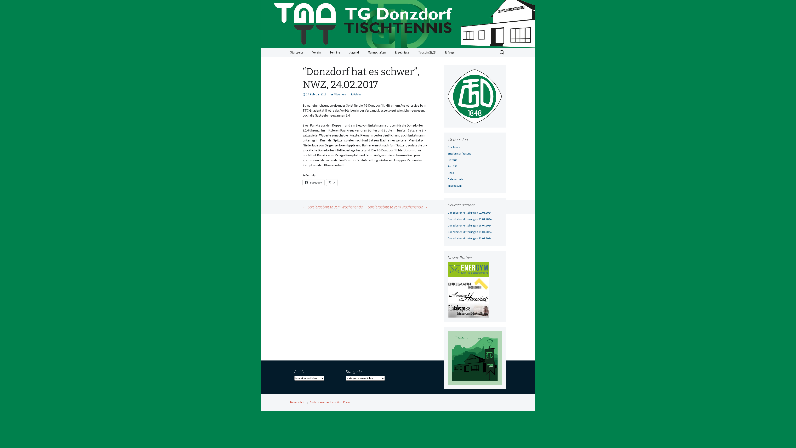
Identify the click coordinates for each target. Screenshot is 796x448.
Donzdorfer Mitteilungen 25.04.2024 (469, 219)
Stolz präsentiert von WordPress (330, 402)
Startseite (296, 52)
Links (451, 173)
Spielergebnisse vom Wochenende (333, 206)
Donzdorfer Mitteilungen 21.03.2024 (469, 238)
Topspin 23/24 (427, 52)
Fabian (357, 94)
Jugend (354, 52)
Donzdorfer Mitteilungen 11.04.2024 (469, 232)
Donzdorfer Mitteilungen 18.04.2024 (469, 225)
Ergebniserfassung (459, 153)
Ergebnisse (402, 52)
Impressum (455, 185)
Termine (335, 52)
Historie (452, 160)
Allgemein (340, 94)
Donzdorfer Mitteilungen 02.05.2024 (469, 212)
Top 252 (452, 166)
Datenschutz (455, 179)
